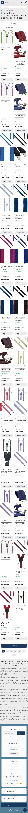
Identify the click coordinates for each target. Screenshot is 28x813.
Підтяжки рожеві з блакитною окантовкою (6, 268)
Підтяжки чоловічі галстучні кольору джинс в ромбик (20, 522)
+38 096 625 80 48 (15, 746)
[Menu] (2, 2)
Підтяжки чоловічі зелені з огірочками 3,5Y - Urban (6, 471)
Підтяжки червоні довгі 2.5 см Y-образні (6, 623)
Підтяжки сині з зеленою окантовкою (19, 217)
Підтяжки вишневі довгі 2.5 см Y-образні (20, 573)
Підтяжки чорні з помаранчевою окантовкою (20, 319)
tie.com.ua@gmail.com (14, 780)
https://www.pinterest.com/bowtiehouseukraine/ (13, 776)
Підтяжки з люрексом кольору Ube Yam (20, 420)
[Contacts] (21, 2)
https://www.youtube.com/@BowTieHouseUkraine (17, 776)
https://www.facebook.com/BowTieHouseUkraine (6, 776)
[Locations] (17, 2)
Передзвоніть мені (14, 749)
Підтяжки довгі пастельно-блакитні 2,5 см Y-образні (6, 217)
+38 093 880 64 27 (14, 747)
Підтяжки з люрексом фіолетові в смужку (20, 471)
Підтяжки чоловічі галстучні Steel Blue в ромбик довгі (20, 115)
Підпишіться (21, 733)
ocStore (16, 809)
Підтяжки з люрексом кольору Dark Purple (6, 522)
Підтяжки (6, 10)
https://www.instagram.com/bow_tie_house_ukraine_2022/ (10, 776)
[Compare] (12, 35)
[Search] (2, 6)
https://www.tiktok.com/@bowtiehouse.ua (20, 776)
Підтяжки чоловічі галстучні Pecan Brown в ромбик (6, 369)
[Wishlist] (12, 32)
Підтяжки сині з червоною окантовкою (19, 268)
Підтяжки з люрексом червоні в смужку (7, 420)
